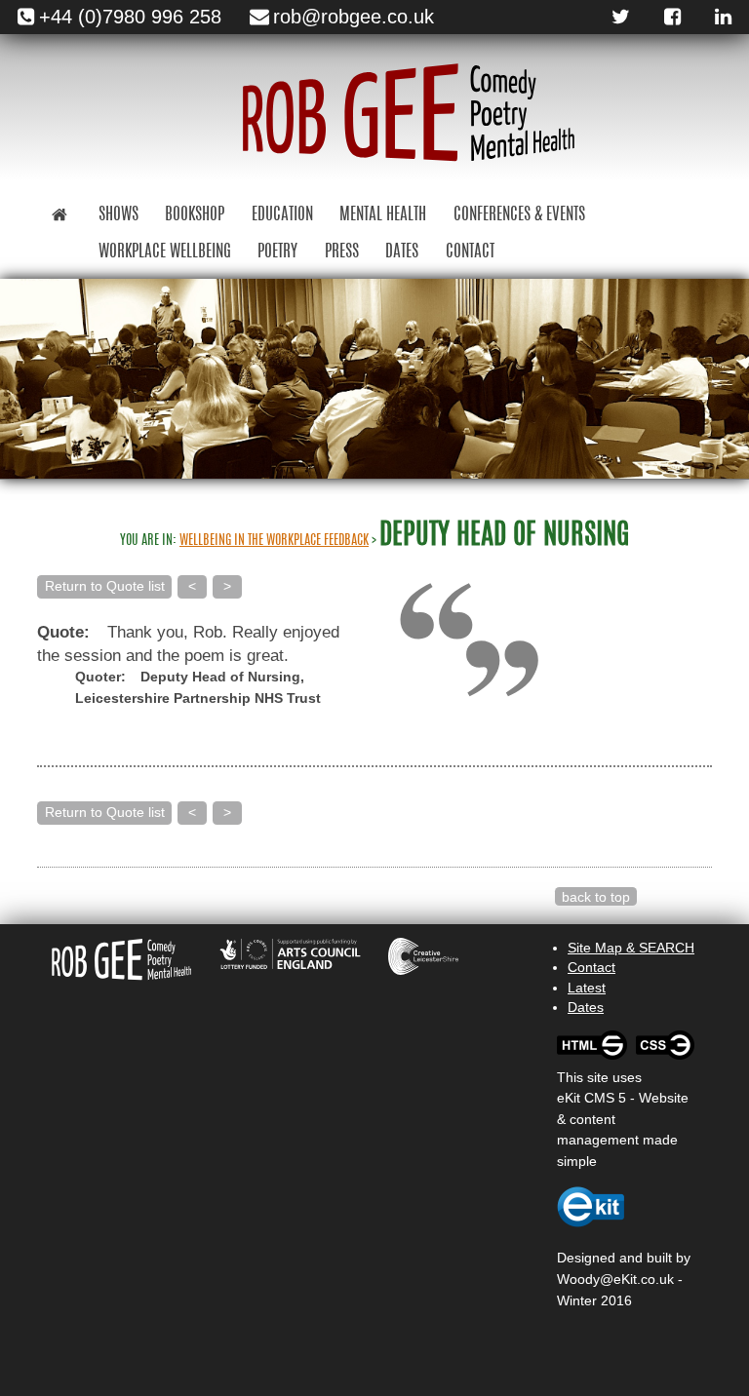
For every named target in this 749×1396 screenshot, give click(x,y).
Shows (118, 215)
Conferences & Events (519, 215)
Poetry (277, 252)
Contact (470, 252)
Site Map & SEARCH (631, 947)
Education (282, 215)
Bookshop (194, 215)
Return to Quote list (105, 586)
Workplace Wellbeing (165, 252)
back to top (596, 897)
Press (342, 252)
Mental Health (382, 215)
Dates (401, 252)
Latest (587, 987)
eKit (625, 1279)
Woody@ (585, 1279)
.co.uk (655, 1279)
